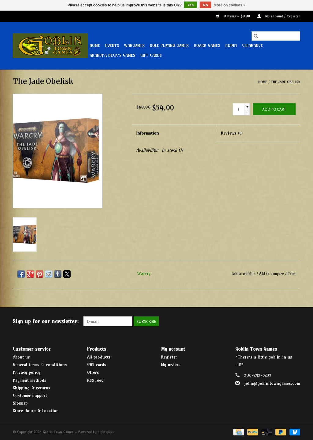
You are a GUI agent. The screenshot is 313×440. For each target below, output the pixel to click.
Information (147, 133)
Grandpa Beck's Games (112, 55)
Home (95, 45)
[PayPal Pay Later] (280, 431)
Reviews (232, 133)
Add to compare (272, 273)
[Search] (255, 36)
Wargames (134, 45)
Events (112, 45)
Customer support (30, 395)
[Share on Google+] (30, 274)
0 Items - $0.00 (237, 16)
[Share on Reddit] (48, 274)
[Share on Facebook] (21, 274)
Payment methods (29, 380)
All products (99, 357)
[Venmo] (293, 431)
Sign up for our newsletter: (46, 321)
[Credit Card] (238, 431)
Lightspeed (106, 432)
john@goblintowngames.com (272, 383)
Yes (190, 5)
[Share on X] (67, 274)
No (205, 5)
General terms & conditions (40, 364)
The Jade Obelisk (285, 82)
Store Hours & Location (36, 410)
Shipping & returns (31, 388)
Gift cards (151, 55)
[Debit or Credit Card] (266, 431)
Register (169, 357)
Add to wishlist (244, 273)
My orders (171, 364)
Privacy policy (26, 372)
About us (21, 357)
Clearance (252, 45)
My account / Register (282, 16)
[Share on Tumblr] (57, 274)
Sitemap (20, 403)
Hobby (231, 45)
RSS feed (95, 380)
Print (292, 273)
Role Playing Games (169, 45)
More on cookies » (229, 5)
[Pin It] (39, 274)
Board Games (207, 45)
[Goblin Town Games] (50, 45)
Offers (93, 372)
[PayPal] (252, 431)
